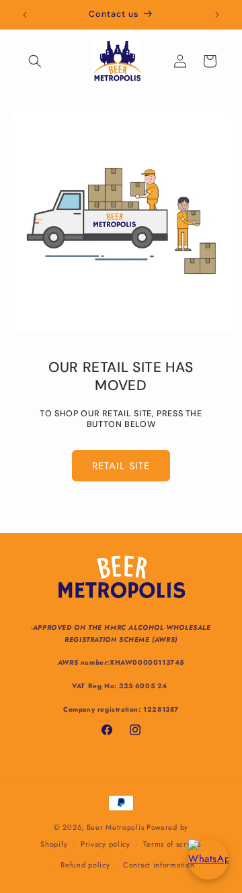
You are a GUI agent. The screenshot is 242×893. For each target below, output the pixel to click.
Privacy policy (105, 844)
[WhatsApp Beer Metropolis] (208, 859)
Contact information (158, 864)
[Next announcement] (217, 15)
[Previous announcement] (25, 15)
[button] (35, 61)
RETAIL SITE (121, 466)
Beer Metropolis (116, 827)
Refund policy (85, 864)
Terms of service (172, 844)
